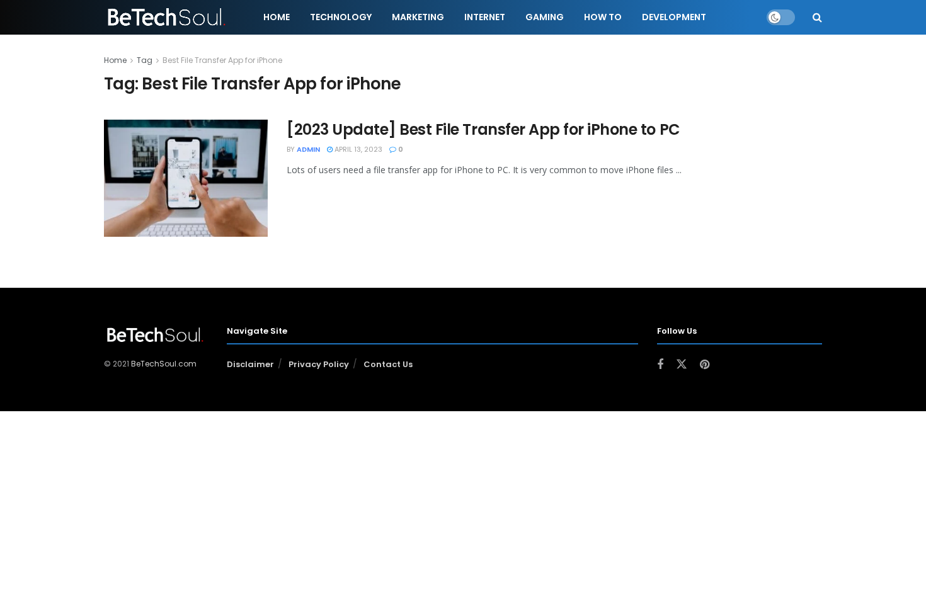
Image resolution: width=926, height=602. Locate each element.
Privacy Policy (319, 364)
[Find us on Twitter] (681, 364)
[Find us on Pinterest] (704, 365)
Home (276, 17)
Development (674, 17)
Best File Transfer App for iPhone (222, 60)
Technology (341, 17)
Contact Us (388, 364)
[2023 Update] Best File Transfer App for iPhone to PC (483, 129)
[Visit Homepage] (167, 17)
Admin (308, 149)
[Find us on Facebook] (660, 365)
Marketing (418, 17)
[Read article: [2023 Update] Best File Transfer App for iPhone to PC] (186, 178)
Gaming (544, 17)
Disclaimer (250, 364)
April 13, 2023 (357, 149)
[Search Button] (817, 17)
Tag (144, 60)
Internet (484, 17)
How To (603, 17)
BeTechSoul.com (164, 363)
